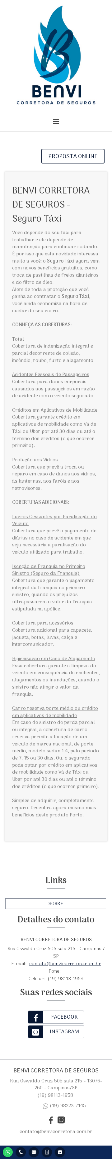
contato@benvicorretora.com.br (65, 964)
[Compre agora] (60, 1151)
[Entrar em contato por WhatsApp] (8, 1151)
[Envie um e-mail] (34, 1151)
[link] (56, 1017)
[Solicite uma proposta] (47, 1151)
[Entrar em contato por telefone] (21, 1152)
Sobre (56, 904)
